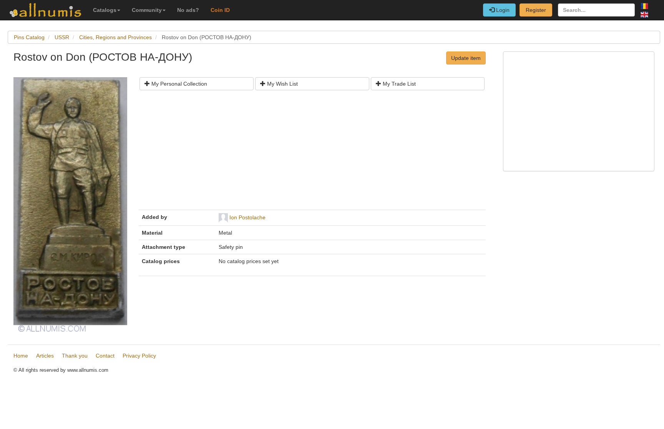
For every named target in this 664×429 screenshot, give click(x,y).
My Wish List (282, 84)
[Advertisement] (312, 153)
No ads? (188, 10)
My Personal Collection (178, 84)
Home (20, 356)
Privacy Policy (139, 356)
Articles (45, 356)
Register (536, 10)
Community (147, 10)
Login (502, 10)
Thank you (75, 356)
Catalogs (104, 10)
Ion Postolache (247, 217)
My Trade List (398, 84)
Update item (466, 58)
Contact (105, 356)
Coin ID (220, 10)
